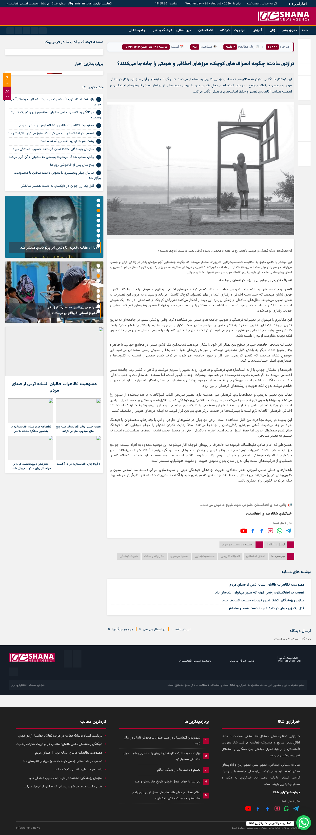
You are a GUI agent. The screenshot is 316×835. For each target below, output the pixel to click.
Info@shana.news (28, 828)
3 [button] (98, 210)
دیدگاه (225, 30)
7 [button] (98, 231)
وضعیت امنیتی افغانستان (22, 3)
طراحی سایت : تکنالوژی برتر (28, 685)
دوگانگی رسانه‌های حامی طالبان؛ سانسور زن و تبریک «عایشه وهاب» (55, 115)
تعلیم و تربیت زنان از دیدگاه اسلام (178, 769)
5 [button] (98, 221)
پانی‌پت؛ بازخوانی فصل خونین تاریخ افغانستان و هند (167, 781)
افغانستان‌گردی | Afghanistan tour (90, 3)
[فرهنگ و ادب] (253, 531)
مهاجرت (239, 30)
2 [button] (98, 205)
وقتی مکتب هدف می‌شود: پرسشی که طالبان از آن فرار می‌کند (51, 157)
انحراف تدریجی (230, 556)
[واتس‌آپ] (279, 530)
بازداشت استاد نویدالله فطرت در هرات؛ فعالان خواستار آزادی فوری (55, 102)
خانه (305, 30)
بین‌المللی (183, 30)
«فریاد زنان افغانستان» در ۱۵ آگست (78, 464)
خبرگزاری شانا (238, 685)
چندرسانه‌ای (137, 30)
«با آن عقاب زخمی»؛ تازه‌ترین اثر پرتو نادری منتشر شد (58, 248)
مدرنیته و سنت (154, 556)
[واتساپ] (286, 808)
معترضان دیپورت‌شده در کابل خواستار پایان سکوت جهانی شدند (30, 466)
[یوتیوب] (243, 531)
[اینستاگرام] (270, 531)
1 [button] (98, 200)
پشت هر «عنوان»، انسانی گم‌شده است (67, 141)
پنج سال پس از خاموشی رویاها (72, 165)
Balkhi (271, 544)
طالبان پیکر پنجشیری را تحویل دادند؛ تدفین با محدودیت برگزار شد (57, 175)
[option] (54, 227)
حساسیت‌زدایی (205, 556)
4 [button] (98, 215)
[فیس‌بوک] (261, 531)
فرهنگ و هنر (162, 30)
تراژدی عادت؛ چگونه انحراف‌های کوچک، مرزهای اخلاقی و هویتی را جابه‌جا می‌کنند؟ (205, 63)
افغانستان (205, 30)
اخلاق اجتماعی (255, 556)
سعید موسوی (179, 556)
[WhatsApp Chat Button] (303, 822)
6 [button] (98, 225)
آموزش (257, 30)
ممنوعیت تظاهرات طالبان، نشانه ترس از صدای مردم (266, 585)
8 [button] (98, 236)
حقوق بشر (289, 30)
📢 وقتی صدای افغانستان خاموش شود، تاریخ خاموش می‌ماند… (246, 505)
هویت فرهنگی (128, 556)
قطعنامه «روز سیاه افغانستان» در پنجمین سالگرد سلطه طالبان (30, 429)
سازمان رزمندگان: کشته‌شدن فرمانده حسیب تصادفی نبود (263, 600)
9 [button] (98, 241)
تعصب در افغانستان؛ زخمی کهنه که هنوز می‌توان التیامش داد (259, 592)
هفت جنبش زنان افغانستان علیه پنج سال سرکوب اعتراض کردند (78, 429)
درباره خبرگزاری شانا (53, 3)
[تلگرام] (289, 531)
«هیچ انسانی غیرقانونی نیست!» (74, 313)
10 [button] (98, 246)
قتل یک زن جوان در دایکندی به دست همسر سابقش (265, 608)
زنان (272, 30)
